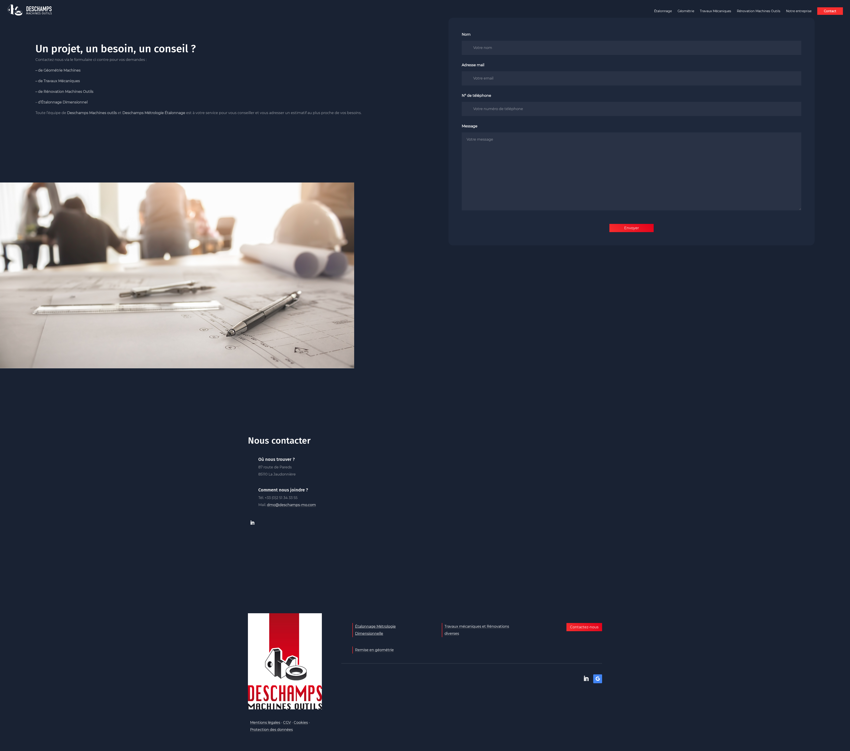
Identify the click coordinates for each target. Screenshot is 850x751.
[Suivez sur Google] (597, 678)
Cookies (301, 722)
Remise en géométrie (374, 650)
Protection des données (271, 730)
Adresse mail (473, 65)
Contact (830, 11)
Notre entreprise (798, 11)
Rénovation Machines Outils (758, 11)
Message (469, 126)
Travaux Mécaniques (715, 11)
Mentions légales (265, 722)
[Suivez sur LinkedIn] (252, 522)
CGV (287, 722)
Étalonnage (663, 11)
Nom (466, 34)
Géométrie (686, 11)
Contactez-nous (584, 627)
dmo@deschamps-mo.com (291, 505)
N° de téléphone (476, 95)
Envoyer (631, 228)
